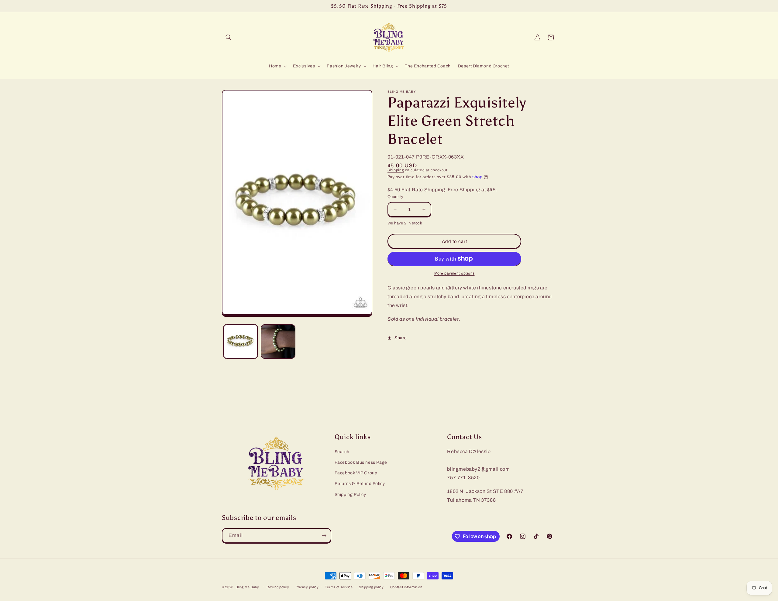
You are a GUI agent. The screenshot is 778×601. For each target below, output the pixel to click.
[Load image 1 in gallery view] (240, 341)
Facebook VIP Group (356, 473)
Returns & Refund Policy (360, 483)
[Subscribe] (324, 535)
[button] (228, 37)
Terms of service (339, 587)
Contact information (406, 587)
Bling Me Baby (247, 587)
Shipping (395, 170)
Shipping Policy (350, 494)
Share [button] (400, 338)
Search (342, 451)
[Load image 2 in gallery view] (278, 341)
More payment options (454, 273)
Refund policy (278, 587)
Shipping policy (371, 587)
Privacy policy (307, 587)
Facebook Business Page (361, 462)
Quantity (395, 197)
